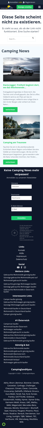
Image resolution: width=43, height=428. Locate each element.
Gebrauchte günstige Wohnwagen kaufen (20, 284)
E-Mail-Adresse (17, 206)
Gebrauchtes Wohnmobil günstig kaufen (19, 335)
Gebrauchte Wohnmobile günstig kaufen (20, 275)
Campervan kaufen (11, 324)
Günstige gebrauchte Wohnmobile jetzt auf (20, 277)
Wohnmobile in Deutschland (15, 338)
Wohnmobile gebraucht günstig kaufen (19, 351)
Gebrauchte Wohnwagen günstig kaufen (19, 302)
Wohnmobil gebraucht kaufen (15, 280)
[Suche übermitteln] (33, 37)
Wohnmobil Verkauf (11, 360)
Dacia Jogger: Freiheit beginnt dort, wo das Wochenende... (21, 86)
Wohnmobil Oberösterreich (14, 354)
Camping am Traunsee (14, 142)
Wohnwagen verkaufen (13, 329)
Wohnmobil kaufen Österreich (15, 326)
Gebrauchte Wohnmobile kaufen (16, 348)
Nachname (15, 195)
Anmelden (21, 218)
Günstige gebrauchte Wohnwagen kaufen (20, 287)
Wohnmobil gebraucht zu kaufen (16, 332)
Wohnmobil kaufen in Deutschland (17, 308)
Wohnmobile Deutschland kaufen (17, 357)
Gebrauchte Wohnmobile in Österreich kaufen (19, 291)
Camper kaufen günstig (13, 299)
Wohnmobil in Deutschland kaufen (17, 311)
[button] (4, 424)
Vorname (14, 183)
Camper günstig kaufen (13, 314)
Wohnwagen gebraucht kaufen (16, 362)
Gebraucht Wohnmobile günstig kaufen (19, 341)
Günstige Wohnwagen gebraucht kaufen (19, 305)
